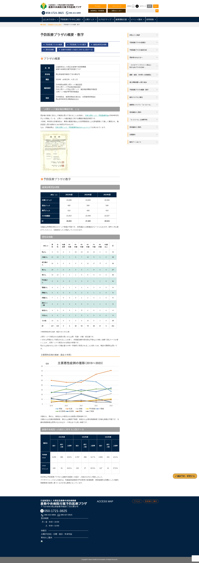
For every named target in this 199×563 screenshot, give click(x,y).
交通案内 (132, 134)
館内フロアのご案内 (136, 97)
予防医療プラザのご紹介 (70, 19)
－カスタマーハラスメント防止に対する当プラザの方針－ (140, 66)
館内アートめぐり (135, 142)
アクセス (97, 6)
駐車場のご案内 (151, 501)
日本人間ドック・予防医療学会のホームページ (72, 127)
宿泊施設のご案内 (135, 112)
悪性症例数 (50, 49)
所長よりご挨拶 (135, 35)
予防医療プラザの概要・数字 (139, 89)
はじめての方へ (49, 19)
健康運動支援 (121, 19)
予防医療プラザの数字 (77, 44)
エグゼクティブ (104, 19)
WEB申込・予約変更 (97, 11)
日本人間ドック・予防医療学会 (96, 115)
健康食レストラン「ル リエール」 (141, 105)
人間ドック (89, 19)
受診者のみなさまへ (136, 57)
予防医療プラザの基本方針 (138, 50)
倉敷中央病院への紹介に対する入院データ (77, 49)
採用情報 (150, 19)
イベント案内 (136, 19)
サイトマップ (117, 6)
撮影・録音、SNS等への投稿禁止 (140, 75)
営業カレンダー (117, 11)
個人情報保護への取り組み (138, 82)
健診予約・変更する (186, 476)
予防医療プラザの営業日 (138, 42)
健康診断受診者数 (100, 44)
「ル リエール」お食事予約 (138, 119)
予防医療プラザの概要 (54, 44)
